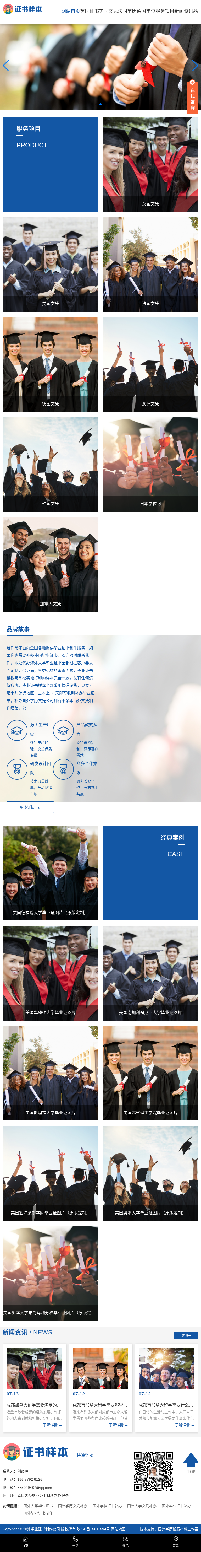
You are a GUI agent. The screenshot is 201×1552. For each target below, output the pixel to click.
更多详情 (30, 807)
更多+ (186, 1335)
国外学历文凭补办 (72, 1506)
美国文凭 (108, 11)
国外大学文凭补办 (142, 1506)
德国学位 (146, 11)
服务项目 (164, 11)
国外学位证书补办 (107, 1506)
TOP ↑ (191, 1463)
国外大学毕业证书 (38, 1506)
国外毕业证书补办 (176, 1506)
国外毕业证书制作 (38, 1513)
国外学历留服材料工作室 (178, 1529)
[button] (92, 104)
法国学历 (127, 11)
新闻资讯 (183, 11)
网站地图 (118, 1529)
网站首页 (70, 11)
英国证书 (89, 11)
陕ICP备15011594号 (93, 1529)
